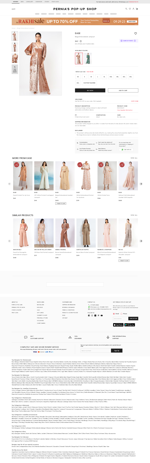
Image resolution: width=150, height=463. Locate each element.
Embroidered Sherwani (61, 433)
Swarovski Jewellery (31, 418)
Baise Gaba (15, 363)
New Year (106, 446)
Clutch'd (73, 390)
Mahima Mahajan (95, 363)
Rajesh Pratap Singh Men (74, 377)
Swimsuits (39, 401)
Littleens (110, 439)
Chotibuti (36, 439)
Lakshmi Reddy (44, 439)
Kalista (74, 363)
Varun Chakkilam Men (61, 384)
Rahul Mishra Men (65, 383)
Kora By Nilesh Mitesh (75, 384)
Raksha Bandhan (40, 446)
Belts (60, 420)
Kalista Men (109, 381)
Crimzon (73, 394)
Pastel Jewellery (54, 418)
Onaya (49, 363)
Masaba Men (30, 383)
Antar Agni (49, 361)
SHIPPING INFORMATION (68, 304)
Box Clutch (45, 422)
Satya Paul (42, 361)
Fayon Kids (15, 439)
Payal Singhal (36, 367)
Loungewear (78, 409)
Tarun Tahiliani (27, 367)
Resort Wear (127, 399)
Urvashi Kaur (116, 371)
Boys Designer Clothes (18, 433)
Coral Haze (111, 392)
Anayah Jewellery (52, 392)
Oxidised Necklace (38, 420)
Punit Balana (44, 365)
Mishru (103, 363)
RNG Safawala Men (77, 383)
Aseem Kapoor (126, 371)
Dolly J (80, 361)
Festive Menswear (24, 411)
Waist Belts (96, 420)
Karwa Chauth (98, 446)
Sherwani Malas (88, 409)
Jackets (25, 401)
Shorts (97, 407)
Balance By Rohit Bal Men (33, 384)
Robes (92, 407)
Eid (33, 446)
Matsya (130, 369)
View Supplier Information (124, 110)
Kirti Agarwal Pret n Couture (20, 441)
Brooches (58, 411)
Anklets (108, 416)
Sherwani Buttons (122, 407)
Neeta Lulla (95, 367)
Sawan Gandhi (122, 369)
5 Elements (98, 392)
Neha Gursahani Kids (100, 439)
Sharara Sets (71, 399)
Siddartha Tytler (16, 367)
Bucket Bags (130, 420)
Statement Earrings (100, 418)
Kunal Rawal (15, 379)
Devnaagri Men (93, 379)
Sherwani (35, 407)
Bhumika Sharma (127, 367)
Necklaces (15, 416)
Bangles (42, 416)
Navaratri (49, 446)
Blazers (108, 407)
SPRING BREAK (131, 383)
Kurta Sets (28, 399)
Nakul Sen (109, 363)
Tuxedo (32, 409)
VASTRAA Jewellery (90, 390)
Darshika (64, 379)
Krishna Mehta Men (82, 379)
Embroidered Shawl (67, 422)
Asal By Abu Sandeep (70, 361)
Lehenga (28, 428)
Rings (37, 416)
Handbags (84, 420)
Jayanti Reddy (66, 363)
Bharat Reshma (56, 379)
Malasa (22, 371)
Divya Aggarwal (36, 369)
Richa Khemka (52, 371)
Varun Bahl (87, 367)
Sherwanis (52, 399)
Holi (18, 446)
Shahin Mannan (107, 371)
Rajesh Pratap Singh (67, 365)
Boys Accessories (110, 433)
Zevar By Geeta (110, 390)
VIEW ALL (134, 158)
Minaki (33, 392)
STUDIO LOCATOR (16, 310)
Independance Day (25, 446)
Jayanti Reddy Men (48, 384)
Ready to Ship (93, 401)
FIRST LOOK (55, 1)
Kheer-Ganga (30, 379)
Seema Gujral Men (111, 383)
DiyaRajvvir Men (88, 381)
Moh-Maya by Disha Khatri (35, 390)
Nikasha (80, 367)
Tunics (87, 399)
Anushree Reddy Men (32, 381)
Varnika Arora (48, 390)
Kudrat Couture (129, 381)
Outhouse (80, 390)
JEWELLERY (29, 1)
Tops (77, 399)
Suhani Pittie (50, 394)
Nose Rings (56, 416)
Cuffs (26, 416)
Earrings (21, 416)
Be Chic (104, 392)
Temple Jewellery (65, 418)
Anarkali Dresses (72, 428)
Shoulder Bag (29, 422)
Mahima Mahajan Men (18, 383)
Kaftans (82, 399)
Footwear (49, 411)
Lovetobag (62, 392)
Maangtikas (63, 416)
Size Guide (90, 71)
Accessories (69, 409)
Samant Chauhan (17, 369)
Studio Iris (82, 371)
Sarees (34, 399)
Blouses (60, 401)
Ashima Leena (73, 367)
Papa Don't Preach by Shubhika (21, 365)
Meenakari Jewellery (18, 418)
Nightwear (53, 401)
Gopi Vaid (92, 369)
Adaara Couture (73, 371)
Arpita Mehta (112, 369)
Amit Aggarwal (103, 367)
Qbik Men (14, 381)
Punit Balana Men (104, 379)
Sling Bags (112, 420)
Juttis (64, 420)
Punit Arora (55, 383)
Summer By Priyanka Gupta (127, 361)
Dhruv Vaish (30, 377)
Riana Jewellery (41, 392)
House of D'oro (26, 392)
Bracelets (32, 416)
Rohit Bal (104, 365)
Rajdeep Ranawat (54, 365)
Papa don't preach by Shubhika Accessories (25, 394)
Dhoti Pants (107, 399)
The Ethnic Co (40, 379)
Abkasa (61, 381)
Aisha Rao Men (68, 381)
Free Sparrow (89, 439)
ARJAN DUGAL (78, 381)
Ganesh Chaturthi (65, 446)
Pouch (90, 420)
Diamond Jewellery (77, 418)
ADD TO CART (123, 90)
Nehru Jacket (23, 407)
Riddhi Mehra (78, 365)
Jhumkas (121, 418)
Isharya (24, 390)
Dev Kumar (72, 379)
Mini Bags (15, 422)
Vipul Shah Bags (121, 392)
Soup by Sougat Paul (82, 369)
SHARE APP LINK (133, 318)
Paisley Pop (42, 394)
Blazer (76, 433)
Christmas (82, 446)
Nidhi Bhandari (89, 392)
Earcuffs (77, 416)
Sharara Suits (51, 428)
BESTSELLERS (40, 304)
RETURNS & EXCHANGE (68, 307)
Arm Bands (101, 416)
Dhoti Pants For (88, 428)
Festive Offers (103, 401)
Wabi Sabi (123, 377)
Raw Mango (15, 361)
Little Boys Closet (55, 439)
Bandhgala (46, 409)
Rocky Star (101, 361)
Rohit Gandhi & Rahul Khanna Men (94, 383)
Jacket (71, 433)
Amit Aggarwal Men (116, 379)
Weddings (90, 446)
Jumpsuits (32, 401)
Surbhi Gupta (30, 371)
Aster (98, 390)
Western (107, 409)
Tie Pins (68, 407)
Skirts (20, 401)
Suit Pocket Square (77, 407)
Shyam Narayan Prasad (49, 369)
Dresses (59, 399)
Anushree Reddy (58, 361)
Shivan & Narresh (40, 363)
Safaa (45, 371)
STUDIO (47, 1)
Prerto (68, 394)
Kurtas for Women (42, 399)
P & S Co (22, 439)
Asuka (129, 377)
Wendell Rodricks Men (18, 384)
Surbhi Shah (26, 369)
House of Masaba (102, 369)
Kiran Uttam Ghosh (83, 363)
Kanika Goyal (61, 369)
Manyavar (31, 363)
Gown (64, 399)
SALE (38, 310)
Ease (77, 33)
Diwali (13, 446)
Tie (54, 411)
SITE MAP (64, 318)
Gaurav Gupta (45, 367)
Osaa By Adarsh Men (112, 361)
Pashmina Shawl (55, 422)
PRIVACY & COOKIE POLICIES (70, 312)
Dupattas (46, 401)
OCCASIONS (40, 320)
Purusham (48, 379)
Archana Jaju (39, 371)
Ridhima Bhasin (88, 365)
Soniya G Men (122, 383)
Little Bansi (29, 439)
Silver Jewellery (88, 418)
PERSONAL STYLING (42, 318)
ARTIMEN (54, 381)
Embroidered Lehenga (38, 428)
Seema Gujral (130, 365)
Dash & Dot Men (21, 377)
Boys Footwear (99, 433)
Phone (125, 313)
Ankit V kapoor (49, 377)
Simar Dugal (15, 371)
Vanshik (85, 377)
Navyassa (65, 439)
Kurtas (41, 407)
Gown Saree (77, 401)
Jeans (130, 407)
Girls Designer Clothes (18, 428)
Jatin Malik (22, 381)
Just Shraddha (16, 392)
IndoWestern (114, 409)
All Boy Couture (127, 439)
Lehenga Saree (67, 401)
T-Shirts (102, 407)
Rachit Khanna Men (45, 381)
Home (13, 28)
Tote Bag (21, 422)
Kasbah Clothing (119, 381)
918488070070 (133, 2)
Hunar (103, 390)
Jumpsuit (62, 409)
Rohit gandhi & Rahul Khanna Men (99, 377)
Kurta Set (58, 428)
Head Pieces (84, 416)
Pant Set (33, 411)
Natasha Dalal (24, 361)
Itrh (59, 371)
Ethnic (102, 409)
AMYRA (129, 392)
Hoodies (86, 407)
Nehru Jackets (42, 433)
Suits (45, 407)
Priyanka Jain (71, 369)
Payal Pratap (35, 365)
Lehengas (14, 399)
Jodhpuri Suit (25, 409)
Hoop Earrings (16, 420)
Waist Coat (61, 407)
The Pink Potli (66, 390)
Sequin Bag (37, 422)
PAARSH (37, 383)
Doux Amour (70, 392)
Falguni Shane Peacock (90, 361)
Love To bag (57, 390)
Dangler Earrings (112, 418)
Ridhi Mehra (23, 363)
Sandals (55, 420)
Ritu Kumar (97, 365)
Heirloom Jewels (116, 416)
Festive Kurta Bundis (126, 409)
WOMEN (15, 1)
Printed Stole (77, 422)
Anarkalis (21, 399)
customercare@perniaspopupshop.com (100, 309)
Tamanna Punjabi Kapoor (94, 371)
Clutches (77, 420)
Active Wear (41, 411)
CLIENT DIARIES (41, 323)
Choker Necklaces (26, 420)
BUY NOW (90, 90)
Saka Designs (118, 439)
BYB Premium (34, 441)
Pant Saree (85, 401)
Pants (49, 407)
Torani (135, 369)
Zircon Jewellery (43, 418)
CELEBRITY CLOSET (42, 315)
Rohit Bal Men (114, 377)
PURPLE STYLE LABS (17, 304)
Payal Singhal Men (46, 383)
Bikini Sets (15, 401)
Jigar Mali (64, 371)
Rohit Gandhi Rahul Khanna (59, 367)
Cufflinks (96, 409)
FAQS (63, 315)
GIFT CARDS (40, 312)
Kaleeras (71, 416)
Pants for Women (117, 399)
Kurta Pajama (16, 409)
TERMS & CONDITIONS (68, 310)
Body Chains (93, 416)
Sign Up (116, 350)
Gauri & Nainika (56, 363)
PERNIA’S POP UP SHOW (18, 307)
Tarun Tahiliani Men (129, 379)
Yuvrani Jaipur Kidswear (76, 439)
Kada (46, 420)
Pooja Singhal (34, 361)
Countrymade (39, 377)
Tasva (13, 377)
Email (117, 313)
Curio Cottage (16, 390)
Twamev (22, 379)
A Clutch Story (79, 392)
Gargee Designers (99, 381)
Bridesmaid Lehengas (96, 399)
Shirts (29, 407)
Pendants (124, 416)
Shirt (80, 433)
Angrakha (39, 409)
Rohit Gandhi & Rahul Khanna (116, 365)
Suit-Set (113, 407)
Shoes (50, 420)
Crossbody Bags (121, 420)
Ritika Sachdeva (60, 394)
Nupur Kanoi (117, 363)
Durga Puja (75, 446)
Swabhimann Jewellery (123, 390)
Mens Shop (15, 411)
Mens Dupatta (54, 409)
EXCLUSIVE (40, 307)
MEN (22, 1)
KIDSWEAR (39, 1)
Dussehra (56, 446)
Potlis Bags (71, 420)
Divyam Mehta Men (60, 377)
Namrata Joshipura (115, 367)
